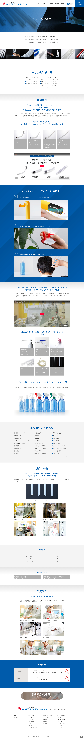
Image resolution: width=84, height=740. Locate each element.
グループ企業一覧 (61, 715)
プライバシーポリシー (62, 723)
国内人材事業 (31, 721)
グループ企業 (50, 3)
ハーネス (32, 719)
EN (71, 3)
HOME (15, 715)
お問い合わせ (60, 721)
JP (68, 3)
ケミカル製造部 (33, 717)
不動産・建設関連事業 (47, 715)
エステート (47, 717)
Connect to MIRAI (62, 719)
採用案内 (57, 3)
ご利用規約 (60, 725)
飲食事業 (45, 721)
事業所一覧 (63, 3)
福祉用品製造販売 (33, 727)
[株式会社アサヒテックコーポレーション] (15, 3)
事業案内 (43, 3)
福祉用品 (30, 725)
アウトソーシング (33, 723)
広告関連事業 (46, 723)
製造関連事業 (31, 715)
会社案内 (37, 3)
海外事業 (45, 719)
